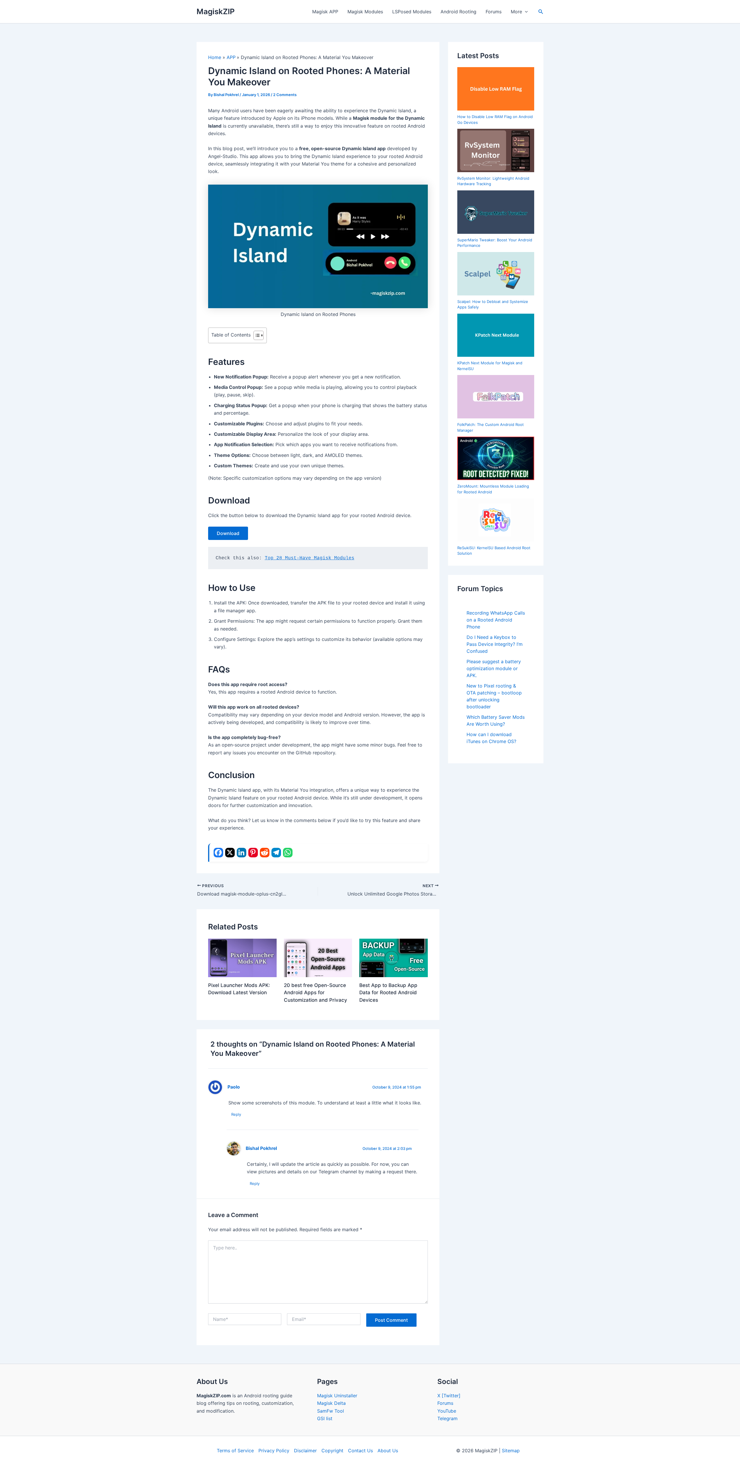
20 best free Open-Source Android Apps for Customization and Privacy (315, 992)
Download (228, 533)
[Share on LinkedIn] (241, 852)
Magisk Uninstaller (337, 1395)
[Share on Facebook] (218, 852)
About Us (388, 1450)
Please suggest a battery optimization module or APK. (494, 668)
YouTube (446, 1411)
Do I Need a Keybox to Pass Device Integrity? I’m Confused (495, 644)
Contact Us (360, 1450)
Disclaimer (305, 1450)
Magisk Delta (331, 1403)
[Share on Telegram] (276, 852)
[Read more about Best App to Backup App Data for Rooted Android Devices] (393, 957)
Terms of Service (235, 1450)
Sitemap (511, 1450)
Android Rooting (458, 11)
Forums (494, 11)
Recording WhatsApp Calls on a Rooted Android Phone (496, 620)
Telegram (447, 1418)
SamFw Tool (330, 1411)
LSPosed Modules (411, 11)
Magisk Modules (365, 11)
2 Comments (285, 94)
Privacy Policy (273, 1450)
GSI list (324, 1418)
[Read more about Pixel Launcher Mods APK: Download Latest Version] (242, 957)
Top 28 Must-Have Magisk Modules (309, 558)
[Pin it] (253, 852)
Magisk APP (325, 11)
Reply (236, 1114)
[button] (525, 11)
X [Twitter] (448, 1395)
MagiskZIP (216, 11)
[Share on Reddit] (264, 852)
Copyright (332, 1450)
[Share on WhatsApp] (288, 852)
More (516, 11)
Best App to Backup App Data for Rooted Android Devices (388, 992)
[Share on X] (230, 852)
